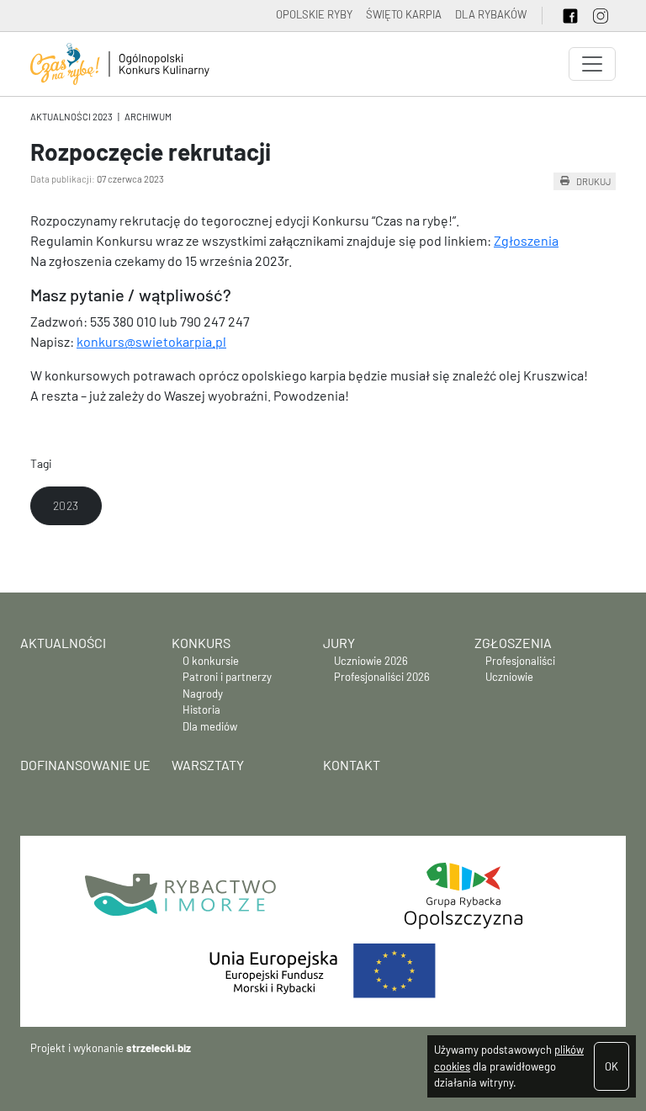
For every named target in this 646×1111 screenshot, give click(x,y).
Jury (339, 643)
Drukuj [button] (593, 181)
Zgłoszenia (526, 240)
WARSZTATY (208, 765)
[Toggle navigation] (592, 64)
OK (611, 1066)
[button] (66, 505)
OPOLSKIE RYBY (314, 14)
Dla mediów (210, 726)
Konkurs (201, 643)
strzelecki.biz (158, 1048)
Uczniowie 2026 (371, 660)
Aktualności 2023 (71, 116)
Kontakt (351, 765)
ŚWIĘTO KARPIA (404, 14)
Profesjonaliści (520, 660)
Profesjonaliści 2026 (382, 676)
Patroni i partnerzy (227, 676)
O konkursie (211, 660)
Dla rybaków (491, 14)
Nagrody (203, 693)
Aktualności (63, 643)
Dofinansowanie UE (85, 765)
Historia (201, 709)
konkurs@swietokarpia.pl (151, 341)
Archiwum (148, 116)
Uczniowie (509, 676)
